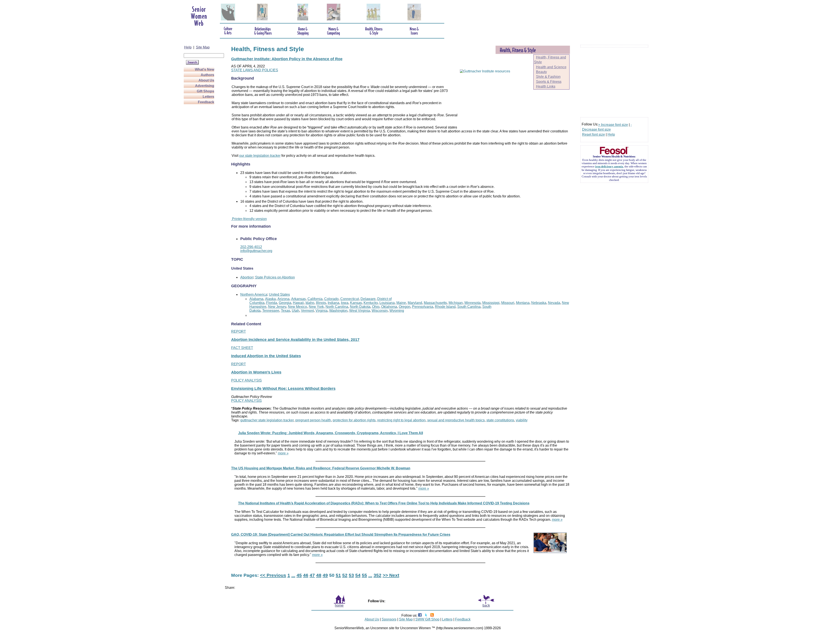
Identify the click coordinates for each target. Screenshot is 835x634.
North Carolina (337, 307)
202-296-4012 (251, 247)
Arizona (283, 299)
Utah (295, 310)
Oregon (404, 307)
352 (377, 575)
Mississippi (490, 303)
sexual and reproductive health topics (456, 420)
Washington (338, 310)
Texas (285, 310)
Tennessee (270, 310)
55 (364, 575)
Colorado (331, 299)
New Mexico (297, 307)
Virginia (321, 310)
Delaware (368, 299)
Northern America (253, 294)
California (314, 299)
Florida (271, 303)
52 (344, 575)
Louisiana (387, 303)
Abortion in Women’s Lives (256, 372)
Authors (207, 75)
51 (338, 575)
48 (318, 575)
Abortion (246, 277)
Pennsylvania (422, 307)
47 (312, 575)
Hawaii (298, 303)
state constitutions (500, 420)
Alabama (256, 299)
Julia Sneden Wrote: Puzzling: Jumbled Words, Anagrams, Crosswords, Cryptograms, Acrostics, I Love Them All (330, 433)
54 (358, 575)
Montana (522, 303)
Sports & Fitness (548, 81)
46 (305, 575)
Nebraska (538, 303)
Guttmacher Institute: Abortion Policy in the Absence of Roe (286, 59)
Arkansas (298, 299)
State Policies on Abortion (275, 277)
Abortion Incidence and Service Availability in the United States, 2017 (295, 339)
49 (325, 575)
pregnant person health (313, 420)
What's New (204, 69)
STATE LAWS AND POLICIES (254, 70)
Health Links (545, 86)
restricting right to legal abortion (401, 420)
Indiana (333, 303)
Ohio (375, 307)
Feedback (206, 102)
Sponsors (389, 619)
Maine (401, 303)
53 (351, 575)
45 (299, 575)
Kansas (356, 303)
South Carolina (469, 307)
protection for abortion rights (354, 420)
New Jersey (277, 307)
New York (316, 307)
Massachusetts (435, 303)
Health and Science (551, 67)
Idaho (310, 303)
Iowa (344, 303)
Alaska (270, 299)
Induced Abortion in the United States (266, 356)
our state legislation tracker (260, 155)
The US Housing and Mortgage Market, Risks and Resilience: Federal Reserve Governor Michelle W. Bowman (320, 468)
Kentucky (371, 303)
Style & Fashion (548, 76)
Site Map (203, 47)
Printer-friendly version (249, 219)
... (293, 575)
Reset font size (593, 134)
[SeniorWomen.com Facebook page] (420, 615)
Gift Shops (205, 91)
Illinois (321, 303)
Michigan (456, 303)
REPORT (238, 331)
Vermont (307, 310)
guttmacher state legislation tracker (267, 420)
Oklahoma (389, 307)
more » (283, 453)
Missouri (507, 303)
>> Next (391, 575)
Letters (208, 96)
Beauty (541, 72)
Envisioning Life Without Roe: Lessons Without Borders (283, 388)
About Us (206, 80)
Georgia (285, 303)
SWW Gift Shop (427, 619)
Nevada (554, 303)
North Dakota (360, 307)
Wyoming (396, 310)
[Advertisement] (201, 170)
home (339, 605)
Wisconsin (380, 310)
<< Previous (273, 575)
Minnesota (472, 303)
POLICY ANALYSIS (246, 380)
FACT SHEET (242, 348)
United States (279, 294)
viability (522, 420)
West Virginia (359, 310)
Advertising (204, 86)
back (486, 605)
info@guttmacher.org (256, 251)
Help (188, 47)
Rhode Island (445, 307)
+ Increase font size (613, 125)
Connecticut (349, 299)
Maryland (415, 303)
